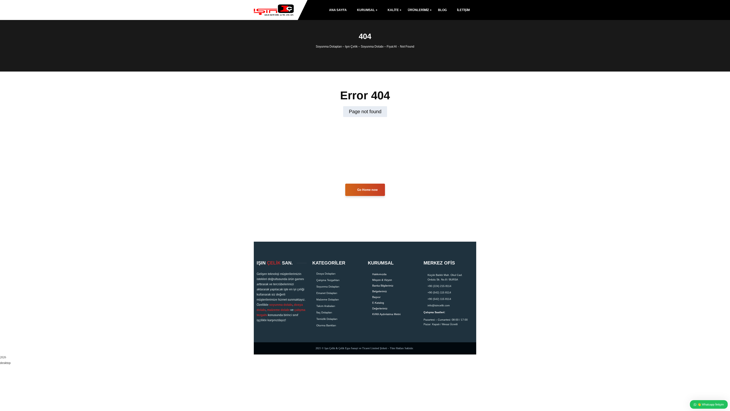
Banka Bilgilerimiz (382, 285)
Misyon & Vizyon (382, 279)
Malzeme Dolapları (327, 299)
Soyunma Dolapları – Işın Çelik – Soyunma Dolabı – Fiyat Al (356, 46)
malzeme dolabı (278, 309)
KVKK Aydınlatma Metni (386, 314)
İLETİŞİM (463, 10)
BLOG (442, 10)
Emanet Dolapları (326, 293)
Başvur (376, 297)
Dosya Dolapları (326, 273)
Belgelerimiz (379, 291)
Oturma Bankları (326, 325)
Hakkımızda (379, 274)
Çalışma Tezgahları (328, 280)
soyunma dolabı (280, 304)
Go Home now (367, 189)
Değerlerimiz (379, 308)
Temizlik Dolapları (326, 318)
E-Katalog (378, 302)
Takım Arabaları (325, 305)
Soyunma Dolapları (327, 286)
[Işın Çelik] (274, 10)
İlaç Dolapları (324, 312)
